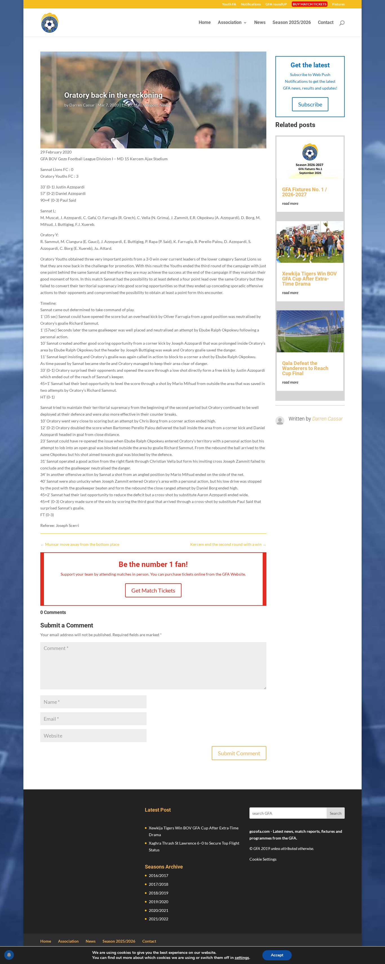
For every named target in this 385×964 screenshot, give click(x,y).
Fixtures (338, 4)
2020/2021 (158, 910)
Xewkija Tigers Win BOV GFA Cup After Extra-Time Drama (309, 279)
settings (242, 957)
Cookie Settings (262, 859)
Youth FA (229, 4)
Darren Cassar (82, 105)
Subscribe (310, 104)
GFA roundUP (276, 4)
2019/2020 (158, 901)
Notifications (251, 4)
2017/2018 (158, 884)
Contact (325, 23)
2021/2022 (158, 918)
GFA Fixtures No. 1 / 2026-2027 (304, 191)
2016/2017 (158, 875)
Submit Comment (239, 753)
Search (336, 813)
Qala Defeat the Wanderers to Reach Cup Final (305, 368)
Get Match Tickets (153, 590)
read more (290, 203)
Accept (277, 955)
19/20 (126, 105)
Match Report (146, 105)
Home (205, 23)
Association (230, 23)
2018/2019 (158, 892)
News (259, 23)
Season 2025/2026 (292, 23)
